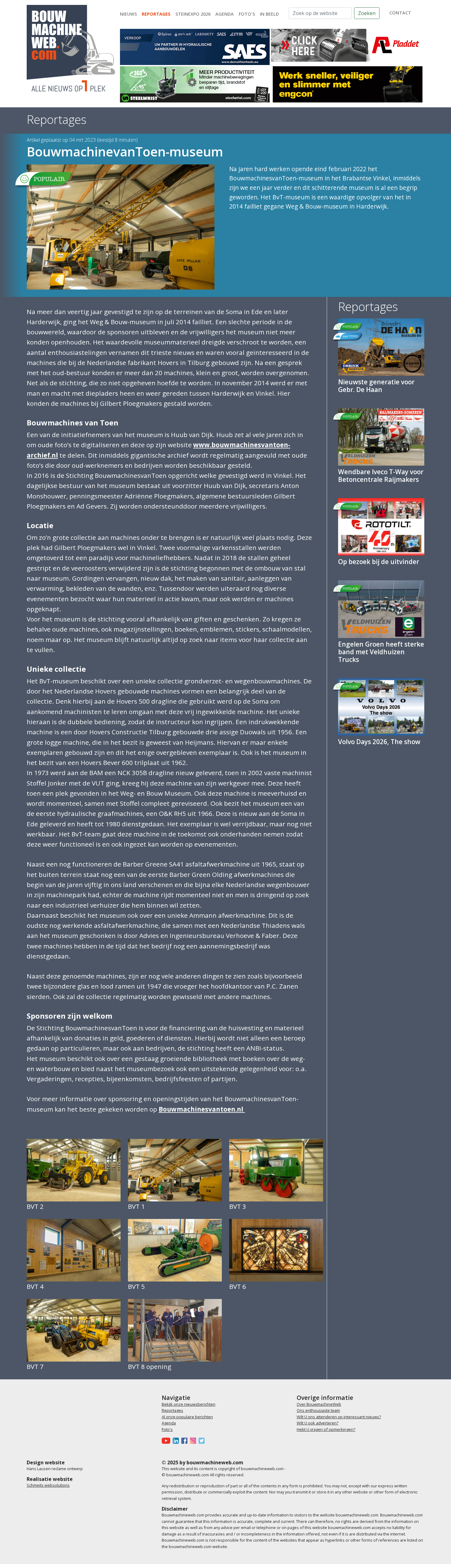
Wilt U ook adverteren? (317, 1423)
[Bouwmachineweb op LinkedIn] (177, 1440)
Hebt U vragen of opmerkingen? (326, 1429)
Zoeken (367, 13)
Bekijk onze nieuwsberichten (188, 1404)
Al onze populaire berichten (187, 1417)
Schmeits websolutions (48, 1485)
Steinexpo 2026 (192, 14)
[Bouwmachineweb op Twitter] (203, 1440)
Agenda (224, 14)
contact (400, 13)
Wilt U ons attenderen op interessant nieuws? (339, 1417)
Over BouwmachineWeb (319, 1404)
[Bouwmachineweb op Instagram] (194, 1440)
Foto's (247, 14)
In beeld (269, 14)
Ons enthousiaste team (318, 1410)
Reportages (156, 14)
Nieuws (128, 14)
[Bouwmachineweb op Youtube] (167, 1440)
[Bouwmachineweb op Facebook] (185, 1440)
